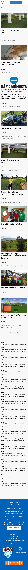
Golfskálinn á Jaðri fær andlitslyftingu (10, 63)
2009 (2, 467)
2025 (2, 348)
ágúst (24, 344)
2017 (2, 407)
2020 (2, 385)
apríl (14, 344)
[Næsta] (18, 333)
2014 (2, 430)
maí (17, 344)
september (4, 352)
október (10, 352)
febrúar (7, 344)
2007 (2, 482)
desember (22, 352)
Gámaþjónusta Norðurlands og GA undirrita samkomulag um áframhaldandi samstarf (13, 96)
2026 (2, 342)
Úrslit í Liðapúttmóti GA (11, 224)
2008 (2, 474)
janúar (3, 344)
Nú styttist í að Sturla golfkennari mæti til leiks (12, 193)
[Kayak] (14, 563)
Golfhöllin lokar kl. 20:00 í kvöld (12, 161)
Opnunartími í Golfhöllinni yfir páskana (12, 32)
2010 (2, 459)
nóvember (16, 352)
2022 (2, 370)
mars (11, 344)
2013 (2, 437)
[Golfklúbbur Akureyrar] (2, 2)
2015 (2, 422)
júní (19, 344)
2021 (2, 378)
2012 (2, 444)
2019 (2, 392)
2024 (2, 355)
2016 (2, 415)
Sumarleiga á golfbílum (11, 128)
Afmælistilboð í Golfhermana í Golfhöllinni (13, 316)
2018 (2, 400)
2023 (2, 363)
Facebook (14, 544)
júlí (22, 344)
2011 (2, 452)
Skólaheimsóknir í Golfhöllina (13, 287)
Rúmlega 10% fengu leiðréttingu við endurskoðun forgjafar (13, 256)
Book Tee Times (14, 528)
